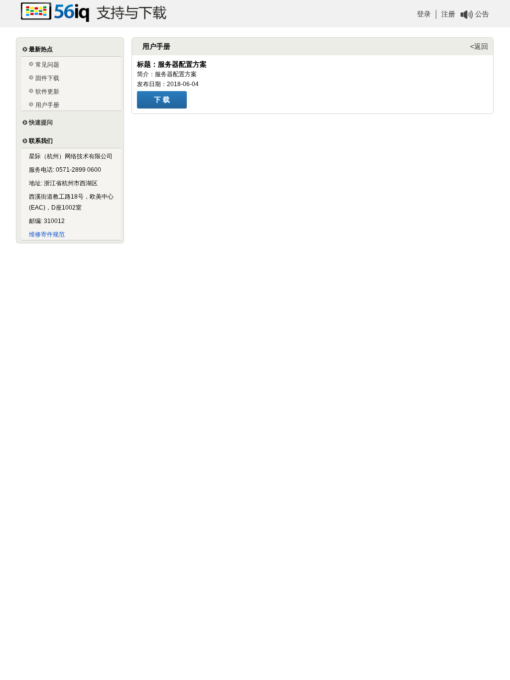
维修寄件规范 (47, 234)
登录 (424, 14)
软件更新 (47, 91)
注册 (448, 14)
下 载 (162, 100)
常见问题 (47, 64)
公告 (482, 14)
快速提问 (41, 122)
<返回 (479, 46)
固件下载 (47, 78)
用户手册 (47, 105)
